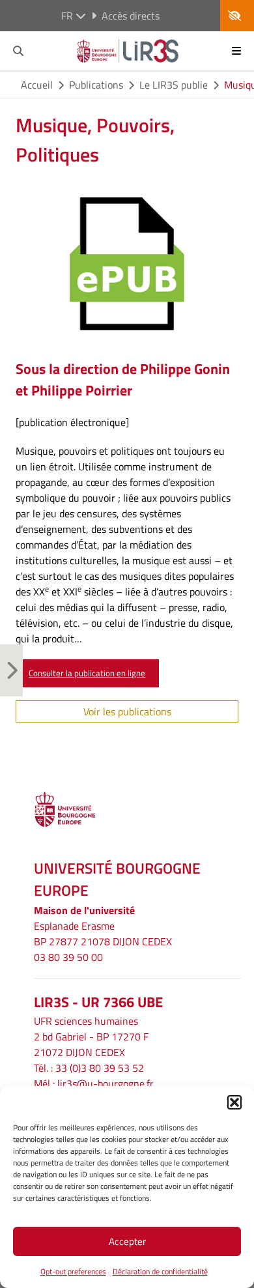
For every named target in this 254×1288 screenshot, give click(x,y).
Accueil (37, 85)
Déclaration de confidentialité (160, 1271)
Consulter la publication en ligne (87, 673)
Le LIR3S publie (173, 85)
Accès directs (131, 15)
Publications (96, 85)
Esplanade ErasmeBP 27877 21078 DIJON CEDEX (103, 933)
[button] (234, 1102)
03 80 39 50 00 (68, 957)
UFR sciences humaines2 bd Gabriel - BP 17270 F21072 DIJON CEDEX (91, 1036)
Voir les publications (127, 711)
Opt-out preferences (73, 1271)
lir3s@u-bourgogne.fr (105, 1083)
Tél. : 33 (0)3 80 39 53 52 (89, 1068)
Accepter (127, 1241)
